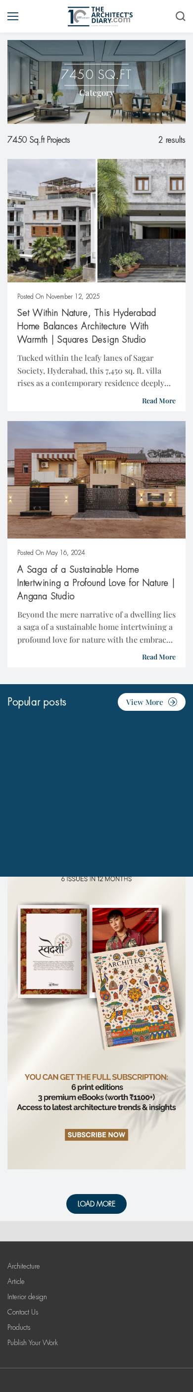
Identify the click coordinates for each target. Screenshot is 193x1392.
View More (144, 702)
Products (18, 1327)
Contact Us (22, 1312)
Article (16, 1281)
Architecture (23, 1266)
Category (96, 92)
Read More (159, 400)
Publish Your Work (32, 1342)
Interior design (27, 1296)
